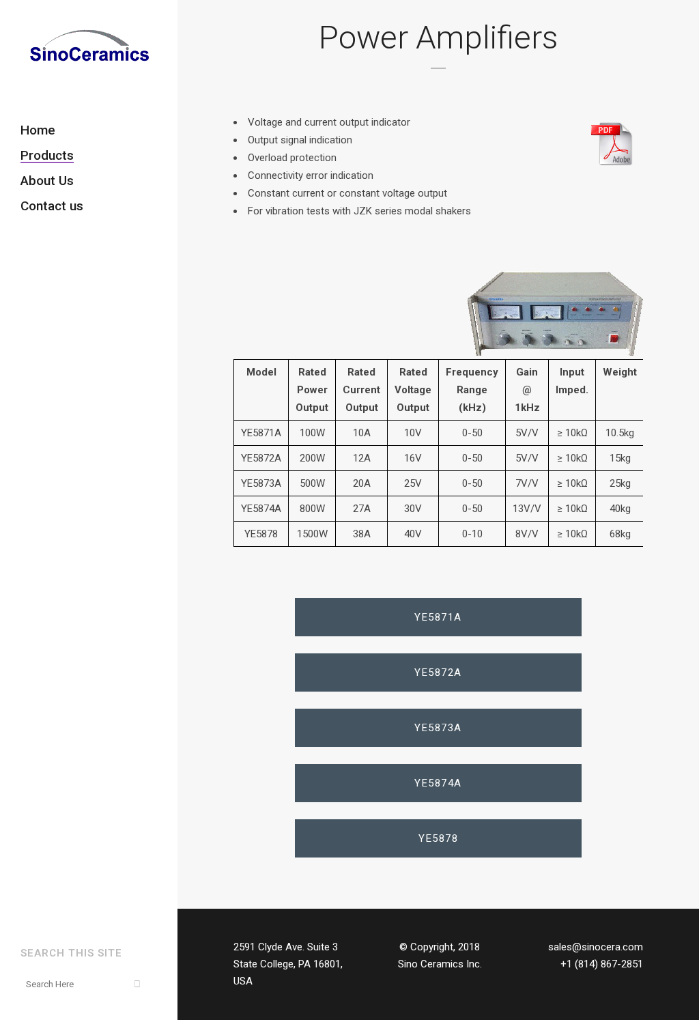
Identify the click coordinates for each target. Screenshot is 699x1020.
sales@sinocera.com (595, 947)
